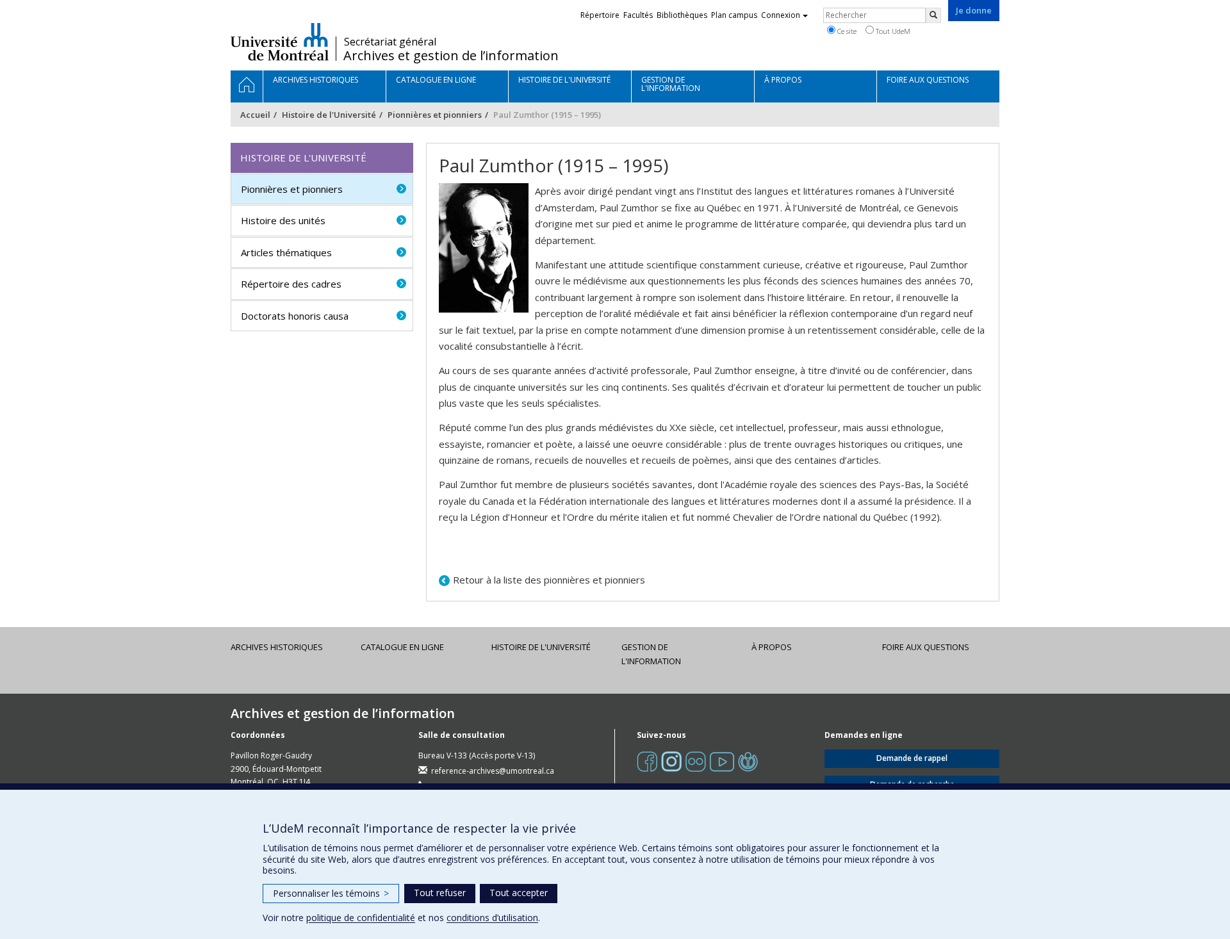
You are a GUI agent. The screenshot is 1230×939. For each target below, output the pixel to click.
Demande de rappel (911, 758)
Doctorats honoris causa (294, 315)
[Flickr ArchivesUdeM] (695, 761)
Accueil (255, 114)
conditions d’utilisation (492, 917)
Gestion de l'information (651, 654)
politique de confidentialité (360, 917)
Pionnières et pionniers (435, 114)
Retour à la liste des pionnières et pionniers (549, 579)
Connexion (780, 15)
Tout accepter (518, 892)
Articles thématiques (286, 252)
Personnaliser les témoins (331, 893)
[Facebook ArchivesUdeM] (647, 761)
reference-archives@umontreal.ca (492, 770)
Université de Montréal (280, 41)
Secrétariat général (390, 42)
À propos (771, 647)
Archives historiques (277, 647)
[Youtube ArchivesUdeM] (722, 761)
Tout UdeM (892, 31)
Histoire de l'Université (329, 114)
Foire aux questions (925, 647)
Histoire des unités (283, 220)
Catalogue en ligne (402, 647)
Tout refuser (440, 892)
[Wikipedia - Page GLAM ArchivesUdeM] (748, 761)
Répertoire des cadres (291, 283)
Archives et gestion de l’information (451, 55)
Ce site (846, 31)
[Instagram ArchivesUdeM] (671, 761)
